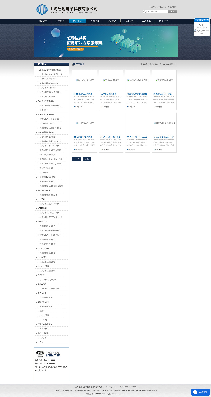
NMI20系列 (42, 257)
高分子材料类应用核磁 (46, 177)
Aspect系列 (44, 315)
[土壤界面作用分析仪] (84, 123)
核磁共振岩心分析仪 (47, 253)
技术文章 (129, 21)
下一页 (76, 159)
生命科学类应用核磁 (46, 132)
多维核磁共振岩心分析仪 (49, 83)
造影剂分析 (44, 173)
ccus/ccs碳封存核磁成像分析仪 (137, 137)
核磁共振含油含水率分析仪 (50, 235)
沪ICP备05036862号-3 (114, 387)
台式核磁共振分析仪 (47, 226)
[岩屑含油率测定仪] (111, 80)
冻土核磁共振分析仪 (83, 94)
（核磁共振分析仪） (47, 123)
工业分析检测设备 (45, 324)
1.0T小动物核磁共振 (47, 155)
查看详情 (78, 107)
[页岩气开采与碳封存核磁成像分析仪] (111, 123)
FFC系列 (43, 320)
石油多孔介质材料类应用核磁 (49, 70)
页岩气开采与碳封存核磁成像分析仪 (110, 137)
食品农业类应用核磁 (46, 114)
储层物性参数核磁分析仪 (137, 94)
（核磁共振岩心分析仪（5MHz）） (48, 79)
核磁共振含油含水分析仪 (49, 119)
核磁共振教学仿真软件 (48, 195)
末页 (87, 159)
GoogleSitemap (130, 387)
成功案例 (112, 21)
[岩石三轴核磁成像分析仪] (164, 123)
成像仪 (42, 311)
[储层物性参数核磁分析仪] (137, 80)
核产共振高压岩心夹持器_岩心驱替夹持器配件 (51, 92)
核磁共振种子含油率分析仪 (50, 231)
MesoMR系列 (43, 266)
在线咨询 (146, 21)
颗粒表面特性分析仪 (47, 244)
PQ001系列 (42, 222)
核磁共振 (43, 338)
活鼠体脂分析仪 (46, 297)
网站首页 (43, 21)
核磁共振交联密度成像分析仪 (51, 217)
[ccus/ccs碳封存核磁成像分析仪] (137, 123)
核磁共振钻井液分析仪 (48, 88)
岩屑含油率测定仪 (108, 94)
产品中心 (77, 21)
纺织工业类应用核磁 (46, 101)
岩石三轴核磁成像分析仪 (163, 137)
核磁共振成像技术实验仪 (49, 204)
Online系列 (42, 284)
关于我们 (60, 21)
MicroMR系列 (43, 248)
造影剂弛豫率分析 (47, 168)
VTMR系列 (42, 208)
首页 (151, 64)
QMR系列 (42, 293)
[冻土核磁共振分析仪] (84, 80)
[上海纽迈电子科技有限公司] (75, 6)
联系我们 (173, 7)
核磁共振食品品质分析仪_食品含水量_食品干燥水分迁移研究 (51, 128)
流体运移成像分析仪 (162, 94)
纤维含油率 (44, 110)
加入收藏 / (164, 7)
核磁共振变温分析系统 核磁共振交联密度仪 (51, 186)
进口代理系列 (43, 302)
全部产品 (158, 64)
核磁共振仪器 (43, 333)
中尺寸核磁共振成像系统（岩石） (51, 74)
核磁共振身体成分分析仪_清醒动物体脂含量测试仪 (51, 141)
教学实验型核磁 (44, 190)
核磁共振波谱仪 (46, 306)
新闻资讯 (94, 21)
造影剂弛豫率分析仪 (47, 239)
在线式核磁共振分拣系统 (49, 289)
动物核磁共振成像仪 (47, 137)
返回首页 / (153, 7)
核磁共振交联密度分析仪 (49, 213)
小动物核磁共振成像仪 (48, 280)
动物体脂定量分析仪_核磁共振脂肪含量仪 (51, 150)
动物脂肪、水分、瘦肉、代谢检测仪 (51, 159)
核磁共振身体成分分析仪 (49, 146)
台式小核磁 (44, 329)
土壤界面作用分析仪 (83, 137)
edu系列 (41, 199)
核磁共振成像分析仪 (47, 181)
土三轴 (40, 342)
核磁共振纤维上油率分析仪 (50, 106)
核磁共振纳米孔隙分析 (48, 97)
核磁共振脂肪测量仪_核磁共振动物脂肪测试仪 (51, 164)
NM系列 (41, 275)
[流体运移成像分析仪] (164, 80)
